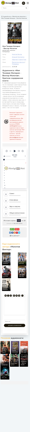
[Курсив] (8, 296)
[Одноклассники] (15, 233)
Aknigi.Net (12, 3)
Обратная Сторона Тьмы (19, 59)
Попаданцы (6, 51)
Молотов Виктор (17, 54)
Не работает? (15, 236)
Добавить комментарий (14, 325)
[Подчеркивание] (11, 296)
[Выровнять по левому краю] (14, 296)
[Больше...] (22, 296)
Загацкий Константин (18, 57)
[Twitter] (19, 233)
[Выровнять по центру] (16, 296)
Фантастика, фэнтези (8, 50)
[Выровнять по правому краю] (19, 296)
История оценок (18, 223)
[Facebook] (12, 233)
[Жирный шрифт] (5, 296)
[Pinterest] (17, 233)
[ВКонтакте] (10, 233)
